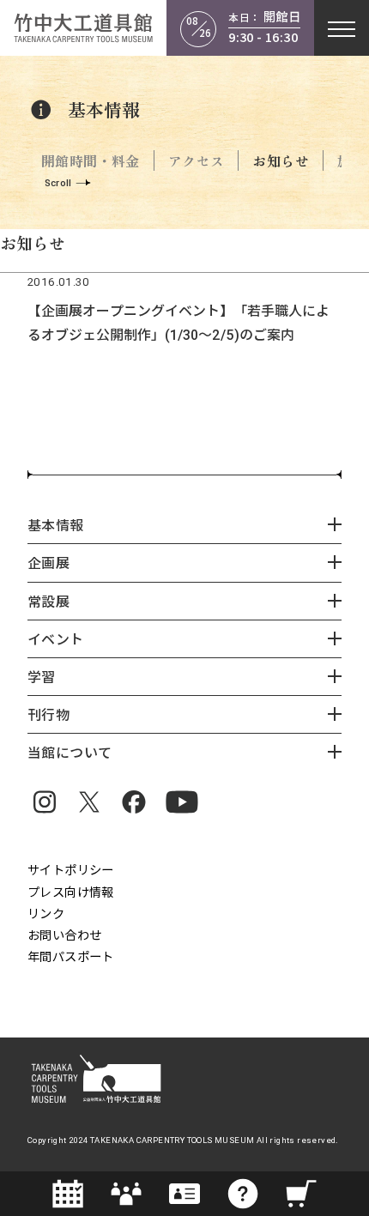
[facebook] (134, 801)
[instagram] (44, 801)
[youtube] (182, 801)
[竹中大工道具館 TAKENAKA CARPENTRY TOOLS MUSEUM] (83, 28)
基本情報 (104, 109)
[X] (89, 801)
